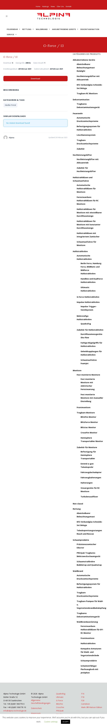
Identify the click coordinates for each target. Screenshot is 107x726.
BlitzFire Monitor (88, 417)
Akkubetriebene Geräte (64, 29)
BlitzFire (59, 704)
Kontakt (68, 6)
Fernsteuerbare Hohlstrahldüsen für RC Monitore (88, 200)
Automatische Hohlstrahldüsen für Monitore (86, 188)
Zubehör (81, 149)
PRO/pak (60, 710)
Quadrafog (86, 323)
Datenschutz (36, 708)
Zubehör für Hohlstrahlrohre (90, 330)
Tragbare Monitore (86, 412)
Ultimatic (60, 697)
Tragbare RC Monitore (87, 93)
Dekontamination (89, 29)
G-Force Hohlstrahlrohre (88, 297)
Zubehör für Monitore (87, 447)
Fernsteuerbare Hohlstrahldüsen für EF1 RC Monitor (92, 629)
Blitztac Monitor (88, 427)
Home (38, 6)
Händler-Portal (10, 105)
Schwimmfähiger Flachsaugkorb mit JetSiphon (89, 669)
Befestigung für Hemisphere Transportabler (88, 455)
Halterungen (87, 483)
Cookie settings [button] (51, 721)
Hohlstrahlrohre (80, 251)
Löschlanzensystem (86, 135)
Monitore (77, 370)
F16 (82, 693)
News (53, 6)
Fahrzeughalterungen (91, 477)
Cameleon (85, 704)
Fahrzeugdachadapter (91, 472)
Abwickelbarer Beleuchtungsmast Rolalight (86, 67)
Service (10, 34)
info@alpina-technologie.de (14, 710)
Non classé (78, 503)
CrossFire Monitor (89, 432)
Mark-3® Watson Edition (91, 707)
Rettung (26, 29)
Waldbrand (42, 29)
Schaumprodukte (81, 540)
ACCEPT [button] (66, 722)
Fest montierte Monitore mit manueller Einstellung (92, 398)
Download (35, 78)
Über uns (60, 6)
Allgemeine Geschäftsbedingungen (40, 701)
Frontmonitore (83, 407)
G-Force (59, 700)
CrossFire (60, 707)
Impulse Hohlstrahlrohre (88, 302)
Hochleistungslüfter (82, 155)
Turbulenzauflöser (89, 496)
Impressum (36, 713)
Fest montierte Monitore (88, 375)
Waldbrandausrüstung (87, 622)
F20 (82, 700)
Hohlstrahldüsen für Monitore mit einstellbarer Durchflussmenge (89, 212)
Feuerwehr (12, 29)
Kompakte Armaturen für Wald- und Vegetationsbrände (91, 652)
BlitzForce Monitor (89, 422)
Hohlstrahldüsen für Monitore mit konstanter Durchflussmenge (88, 224)
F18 (82, 697)
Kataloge (45, 6)
